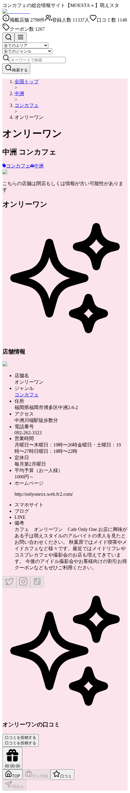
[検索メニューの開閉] (8, 38)
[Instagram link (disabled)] (23, 582)
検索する (20, 70)
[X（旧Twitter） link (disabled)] (9, 582)
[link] (29, 117)
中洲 (19, 93)
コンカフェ (27, 105)
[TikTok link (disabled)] (37, 582)
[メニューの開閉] (21, 38)
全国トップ (27, 81)
